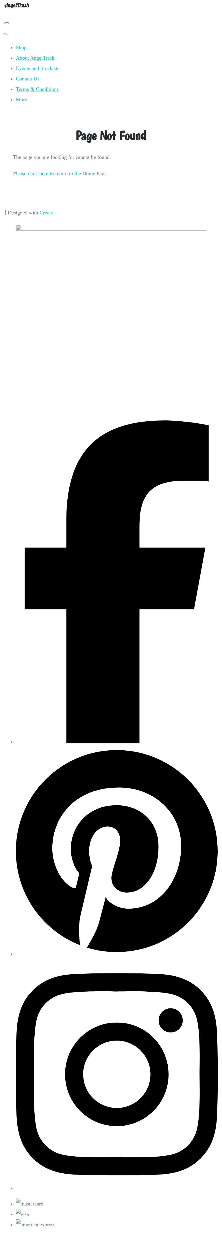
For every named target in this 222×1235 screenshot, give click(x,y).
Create (46, 213)
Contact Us (27, 79)
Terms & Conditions (37, 89)
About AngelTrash (35, 58)
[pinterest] (117, 954)
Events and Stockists (37, 68)
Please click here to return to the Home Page (60, 173)
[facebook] (117, 742)
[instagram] (117, 1188)
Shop (21, 47)
